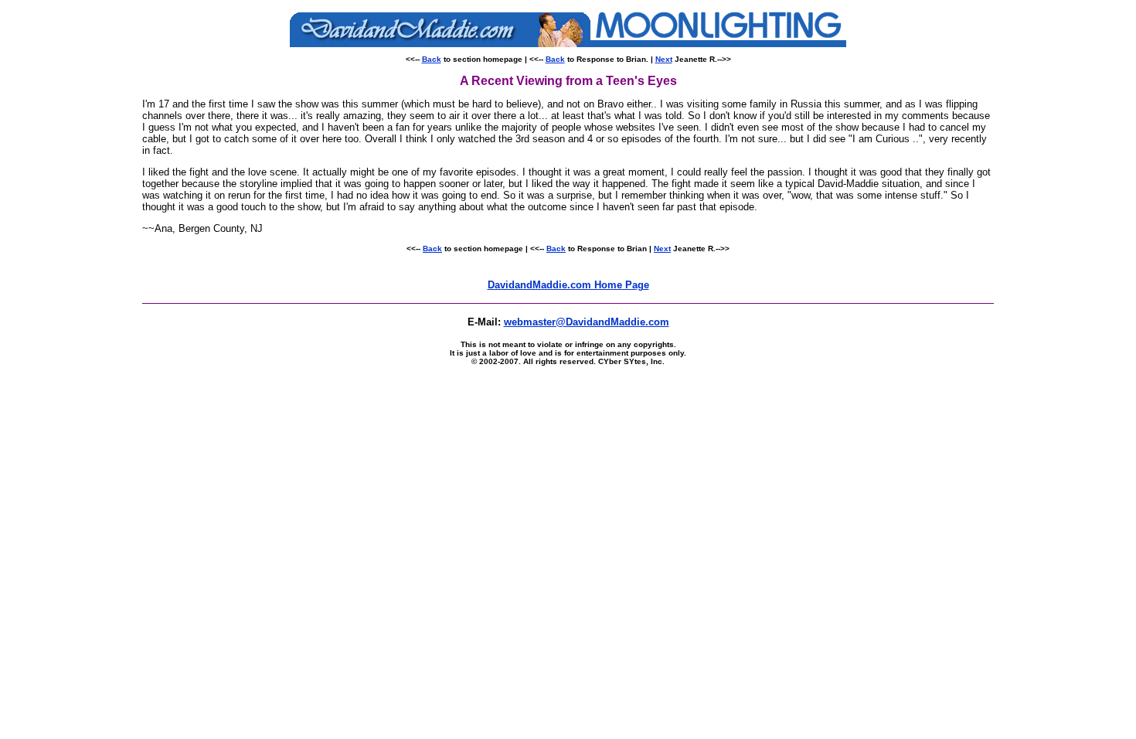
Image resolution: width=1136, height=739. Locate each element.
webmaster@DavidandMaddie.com (586, 322)
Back (431, 59)
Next (663, 59)
